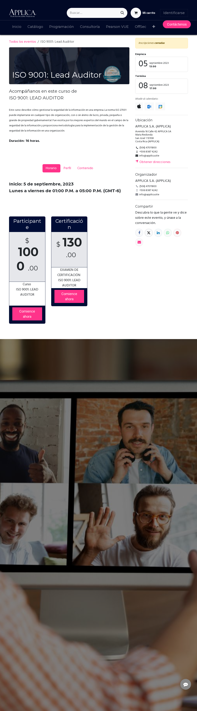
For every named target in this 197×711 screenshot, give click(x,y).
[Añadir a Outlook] (149, 106)
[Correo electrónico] (139, 242)
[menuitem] (16, 27)
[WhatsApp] (168, 233)
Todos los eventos (22, 42)
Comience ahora (27, 313)
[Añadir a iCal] (139, 106)
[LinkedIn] (158, 233)
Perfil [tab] (67, 168)
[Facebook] (139, 233)
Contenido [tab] (85, 168)
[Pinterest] (177, 233)
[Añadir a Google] (160, 106)
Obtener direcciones (154, 162)
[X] (149, 233)
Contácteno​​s (177, 24)
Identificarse (174, 13)
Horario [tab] (51, 168)
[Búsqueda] (122, 13)
